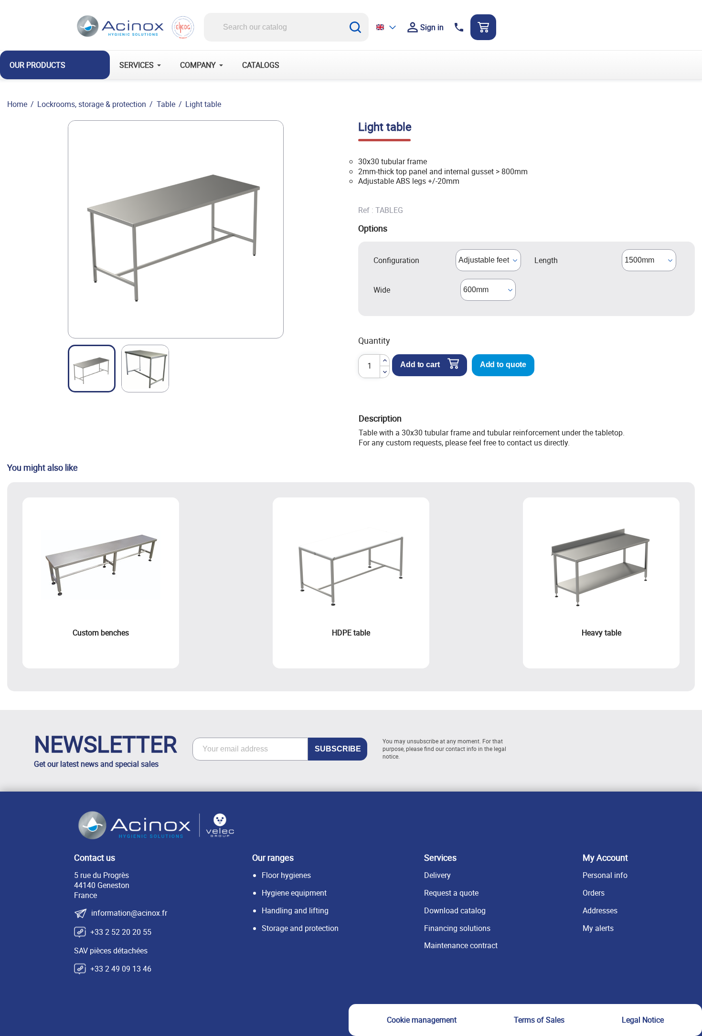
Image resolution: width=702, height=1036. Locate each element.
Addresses (600, 910)
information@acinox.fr (129, 913)
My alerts (598, 928)
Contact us (94, 857)
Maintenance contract (461, 945)
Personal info (605, 875)
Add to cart (420, 364)
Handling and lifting (295, 910)
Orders (594, 893)
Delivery (437, 875)
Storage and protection (300, 928)
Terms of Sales (539, 1020)
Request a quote (451, 893)
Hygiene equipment (294, 893)
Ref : (365, 210)
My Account (605, 857)
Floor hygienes (286, 875)
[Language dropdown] (386, 27)
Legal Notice (643, 1020)
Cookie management (422, 1020)
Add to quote (503, 364)
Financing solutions (457, 928)
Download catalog (455, 910)
